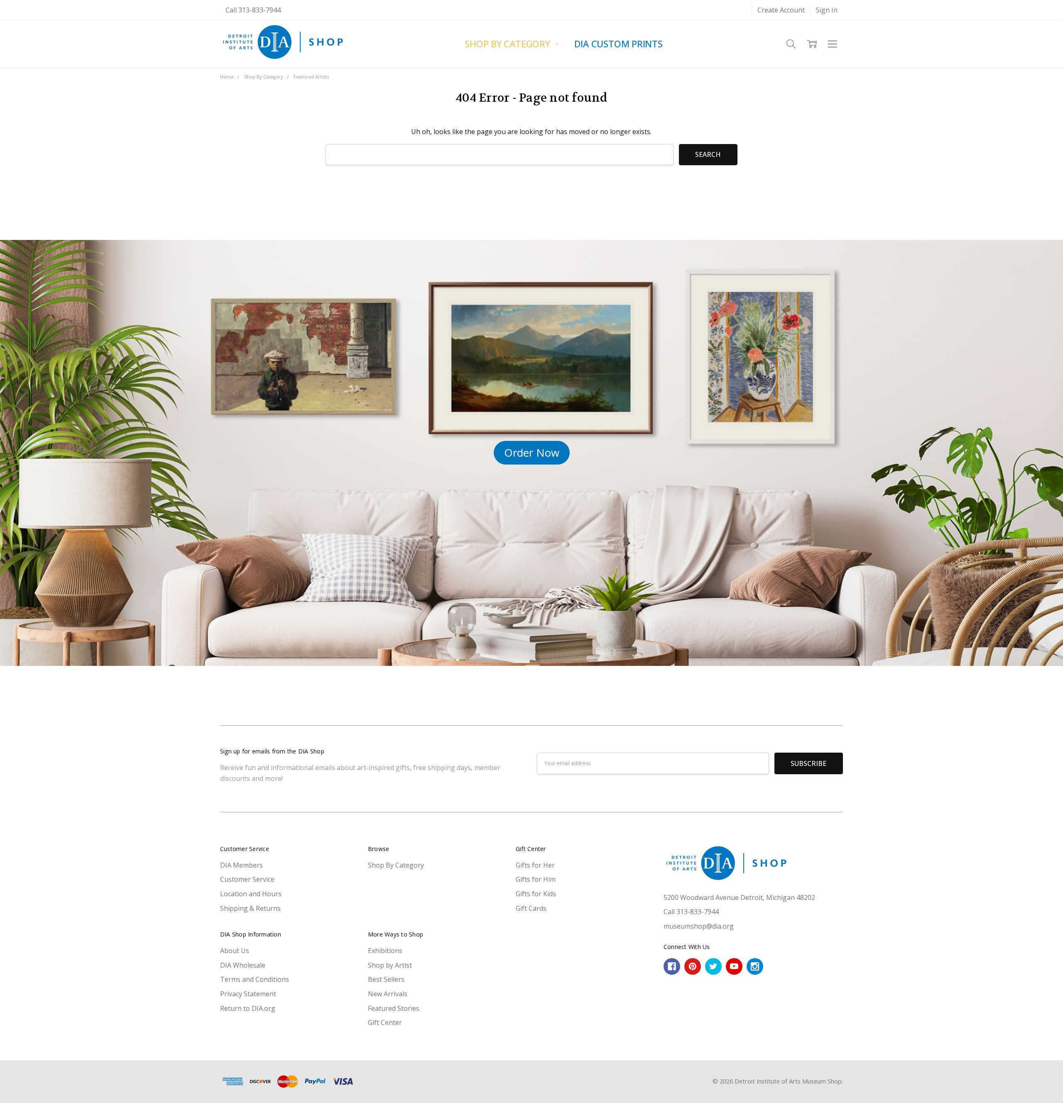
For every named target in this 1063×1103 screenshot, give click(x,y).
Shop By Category (508, 43)
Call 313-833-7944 (253, 10)
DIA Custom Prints (618, 43)
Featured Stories (393, 1008)
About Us (234, 950)
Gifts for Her (535, 865)
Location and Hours (251, 893)
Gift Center (385, 1022)
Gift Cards (531, 908)
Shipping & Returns (250, 908)
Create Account (781, 10)
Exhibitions (385, 950)
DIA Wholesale (242, 965)
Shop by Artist (390, 965)
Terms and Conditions (254, 979)
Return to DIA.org (247, 1008)
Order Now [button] (531, 452)
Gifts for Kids (536, 893)
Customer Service (247, 879)
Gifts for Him (536, 879)
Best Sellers (386, 979)
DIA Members (241, 865)
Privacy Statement (248, 993)
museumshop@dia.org (699, 926)
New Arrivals (387, 993)
